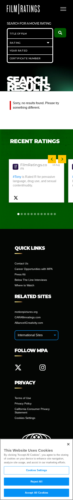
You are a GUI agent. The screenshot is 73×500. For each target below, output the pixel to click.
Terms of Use (23, 398)
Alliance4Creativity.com (29, 322)
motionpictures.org (26, 311)
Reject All (36, 481)
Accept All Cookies (36, 492)
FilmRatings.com (33, 166)
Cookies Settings (36, 470)
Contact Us (21, 263)
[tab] (18, 214)
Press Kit (20, 274)
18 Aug (56, 165)
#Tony (17, 176)
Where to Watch (24, 285)
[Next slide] (62, 159)
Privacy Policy (23, 403)
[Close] (68, 444)
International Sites (30, 335)
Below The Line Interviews (31, 279)
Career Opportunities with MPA (34, 268)
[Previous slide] (52, 159)
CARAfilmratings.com (28, 317)
